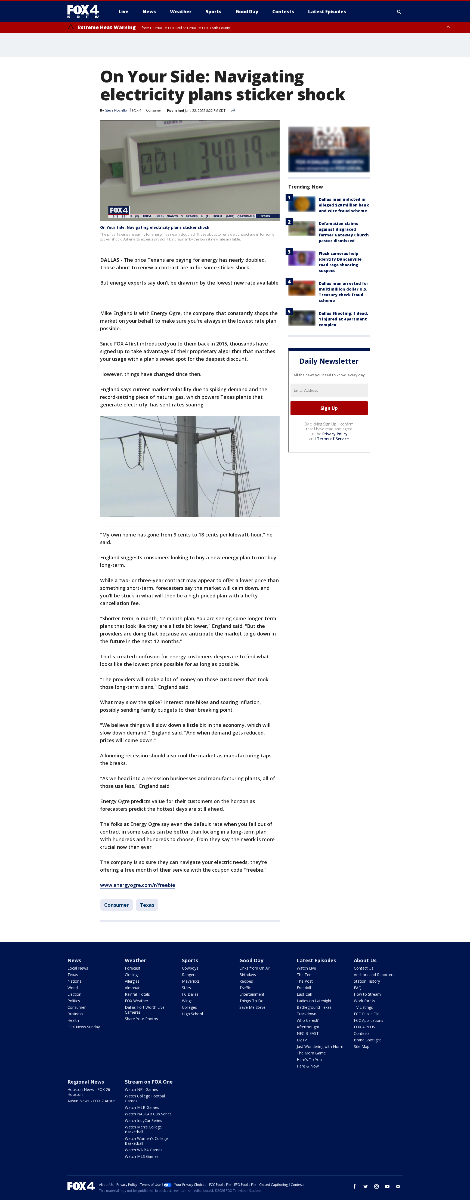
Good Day (251, 960)
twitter (365, 1186)
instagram (376, 1186)
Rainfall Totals (137, 994)
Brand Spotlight (367, 1039)
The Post (305, 981)
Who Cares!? (308, 1020)
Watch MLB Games (142, 1107)
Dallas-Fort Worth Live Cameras (145, 1010)
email (398, 1186)
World (72, 987)
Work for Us (364, 1000)
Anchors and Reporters (374, 974)
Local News (77, 968)
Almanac (132, 987)
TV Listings (363, 1007)
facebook (354, 1186)
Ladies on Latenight (314, 1000)
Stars (186, 987)
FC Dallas (190, 994)
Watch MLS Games (142, 1156)
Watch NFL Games (141, 1089)
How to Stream (367, 994)
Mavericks (191, 981)
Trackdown (306, 1013)
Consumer (154, 110)
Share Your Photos (141, 1018)
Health (73, 1020)
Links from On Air (254, 968)
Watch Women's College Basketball (146, 1141)
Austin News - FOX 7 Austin (91, 1100)
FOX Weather (136, 1000)
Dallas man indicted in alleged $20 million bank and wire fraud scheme (344, 205)
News (74, 960)
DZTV (302, 1039)
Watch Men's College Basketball (143, 1129)
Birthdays (247, 974)
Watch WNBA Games (143, 1149)
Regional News (85, 1081)
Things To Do (251, 1000)
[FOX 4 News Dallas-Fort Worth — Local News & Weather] (85, 11)
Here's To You (309, 1059)
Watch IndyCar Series (143, 1120)
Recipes (246, 981)
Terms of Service (333, 439)
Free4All (304, 987)
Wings (187, 1000)
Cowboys (190, 968)
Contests (362, 1033)
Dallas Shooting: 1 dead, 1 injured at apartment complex (343, 319)
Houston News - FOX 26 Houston (88, 1092)
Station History (367, 981)
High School (192, 1013)
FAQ (357, 987)
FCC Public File (366, 1013)
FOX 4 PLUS (364, 1026)
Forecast (132, 968)
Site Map (361, 1046)
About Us (365, 960)
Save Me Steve (252, 1007)
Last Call (304, 994)
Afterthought (308, 1026)
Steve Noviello (116, 110)
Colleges (189, 1007)
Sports (190, 960)
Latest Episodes (316, 960)
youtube (387, 1186)
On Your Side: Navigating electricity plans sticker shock (154, 227)
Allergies (132, 981)
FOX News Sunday (83, 1026)
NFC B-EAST (308, 1033)
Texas (147, 905)
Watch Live (306, 968)
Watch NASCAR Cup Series (148, 1113)
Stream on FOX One (149, 1081)
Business (75, 1013)
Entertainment (251, 994)
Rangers (189, 974)
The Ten (304, 974)
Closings (132, 974)
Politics (73, 1000)
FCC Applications (368, 1020)
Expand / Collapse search (399, 12)
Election (74, 994)
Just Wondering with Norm (320, 1046)
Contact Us (363, 968)
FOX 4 (136, 110)
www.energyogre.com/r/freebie (137, 885)
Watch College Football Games (145, 1098)
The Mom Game (311, 1053)
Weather (135, 960)
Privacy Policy (335, 434)
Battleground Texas (314, 1007)
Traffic (245, 987)
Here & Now (308, 1066)
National (74, 981)
